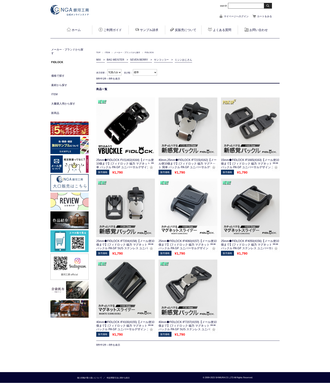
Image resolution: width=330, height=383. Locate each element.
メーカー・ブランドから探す (127, 52)
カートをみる (264, 16)
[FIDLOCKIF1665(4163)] (250, 126)
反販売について (185, 30)
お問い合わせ (258, 30)
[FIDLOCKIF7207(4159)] (188, 289)
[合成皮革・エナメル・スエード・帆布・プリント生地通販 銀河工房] (69, 14)
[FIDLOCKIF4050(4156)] (250, 208)
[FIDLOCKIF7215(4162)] (188, 126)
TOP (98, 52)
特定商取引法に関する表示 (118, 378)
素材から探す (59, 85)
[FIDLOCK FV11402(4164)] (125, 126)
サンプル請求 (149, 30)
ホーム (76, 30)
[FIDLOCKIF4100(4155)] (125, 289)
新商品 (55, 112)
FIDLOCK (57, 62)
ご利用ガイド (113, 30)
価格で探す (58, 75)
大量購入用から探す (63, 103)
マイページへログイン (236, 16)
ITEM (107, 52)
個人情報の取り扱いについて (89, 378)
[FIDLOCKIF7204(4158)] (125, 208)
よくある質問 (222, 30)
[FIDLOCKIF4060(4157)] (188, 208)
